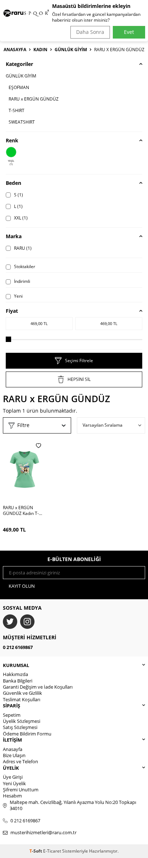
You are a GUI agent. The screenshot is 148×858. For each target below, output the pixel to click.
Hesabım (12, 795)
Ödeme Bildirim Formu (27, 733)
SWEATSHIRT (22, 122)
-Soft (36, 851)
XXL (20, 218)
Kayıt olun (22, 586)
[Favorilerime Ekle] (38, 445)
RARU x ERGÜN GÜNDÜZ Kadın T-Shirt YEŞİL (21, 510)
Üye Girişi (13, 777)
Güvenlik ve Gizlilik (22, 693)
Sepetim (11, 715)
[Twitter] (10, 621)
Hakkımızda (15, 674)
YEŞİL (11, 162)
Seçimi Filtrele (79, 360)
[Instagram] (27, 621)
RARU (22, 248)
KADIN (40, 50)
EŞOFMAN (19, 87)
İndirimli (21, 281)
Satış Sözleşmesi (20, 727)
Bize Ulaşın (14, 755)
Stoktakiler (24, 266)
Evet (129, 31)
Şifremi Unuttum (20, 789)
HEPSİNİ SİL (79, 379)
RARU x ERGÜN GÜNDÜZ (34, 99)
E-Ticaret (52, 851)
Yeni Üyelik (14, 783)
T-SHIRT (16, 110)
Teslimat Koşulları (21, 699)
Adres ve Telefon (20, 761)
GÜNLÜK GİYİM (71, 50)
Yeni (18, 296)
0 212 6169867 (18, 647)
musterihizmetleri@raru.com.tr (43, 833)
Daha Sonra (90, 31)
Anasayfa (15, 50)
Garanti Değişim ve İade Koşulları (38, 687)
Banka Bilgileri (17, 680)
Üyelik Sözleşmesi (21, 721)
